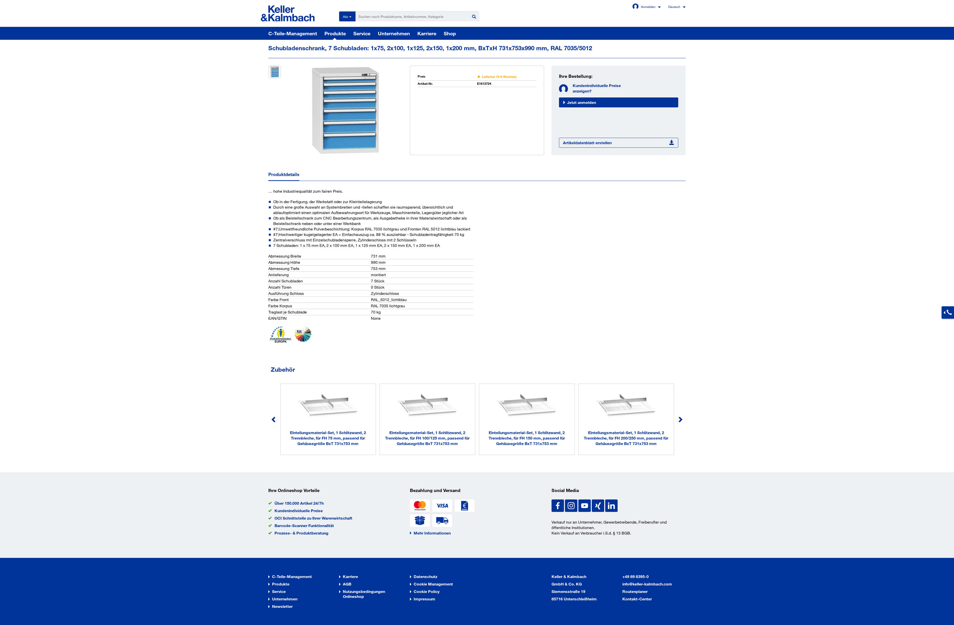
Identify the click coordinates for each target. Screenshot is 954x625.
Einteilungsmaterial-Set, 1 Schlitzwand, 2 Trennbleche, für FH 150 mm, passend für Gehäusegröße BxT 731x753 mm (527, 438)
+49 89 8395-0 (635, 576)
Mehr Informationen (432, 533)
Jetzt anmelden (581, 102)
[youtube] (585, 505)
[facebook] (558, 505)
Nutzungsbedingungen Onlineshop (364, 594)
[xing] (598, 505)
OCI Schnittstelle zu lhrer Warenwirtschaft (313, 518)
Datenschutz (425, 576)
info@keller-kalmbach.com (647, 583)
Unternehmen (394, 33)
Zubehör (283, 369)
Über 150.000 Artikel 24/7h (299, 503)
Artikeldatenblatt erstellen (587, 142)
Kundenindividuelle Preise (299, 510)
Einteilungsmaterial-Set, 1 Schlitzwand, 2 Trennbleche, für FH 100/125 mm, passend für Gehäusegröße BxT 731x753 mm (427, 438)
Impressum (424, 598)
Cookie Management (433, 583)
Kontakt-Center (637, 598)
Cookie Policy (426, 591)
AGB (347, 583)
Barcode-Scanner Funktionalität (304, 525)
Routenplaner (635, 591)
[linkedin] (611, 505)
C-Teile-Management (292, 33)
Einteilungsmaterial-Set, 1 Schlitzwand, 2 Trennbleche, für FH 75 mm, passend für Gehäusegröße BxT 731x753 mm (328, 438)
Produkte (335, 33)
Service (361, 33)
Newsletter (282, 606)
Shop (450, 33)
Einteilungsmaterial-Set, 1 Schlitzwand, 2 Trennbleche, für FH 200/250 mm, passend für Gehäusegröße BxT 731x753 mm (626, 438)
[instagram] (571, 505)
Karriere (426, 33)
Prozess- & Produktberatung (301, 533)
